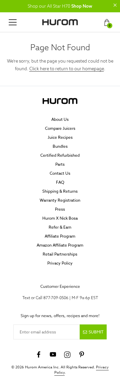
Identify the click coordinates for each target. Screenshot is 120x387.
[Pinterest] (81, 354)
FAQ (60, 182)
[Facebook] (38, 354)
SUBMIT (96, 332)
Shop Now (81, 6)
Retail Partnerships (60, 254)
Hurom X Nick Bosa (60, 218)
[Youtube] (53, 354)
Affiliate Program (60, 236)
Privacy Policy (60, 263)
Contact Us (60, 173)
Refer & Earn (60, 227)
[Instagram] (67, 354)
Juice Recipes (60, 137)
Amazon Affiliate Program (60, 245)
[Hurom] (60, 22)
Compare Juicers (60, 128)
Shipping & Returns (60, 191)
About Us (60, 119)
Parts (60, 164)
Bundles (60, 146)
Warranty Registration (60, 200)
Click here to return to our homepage (66, 68)
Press (60, 209)
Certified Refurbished (60, 155)
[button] (115, 5)
